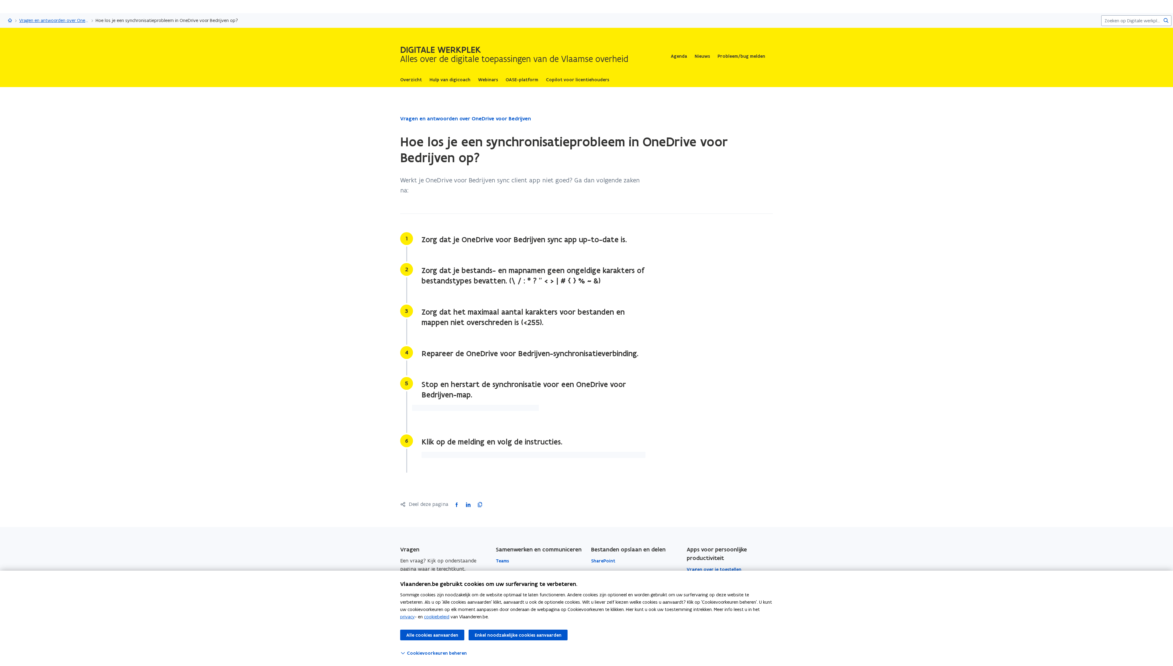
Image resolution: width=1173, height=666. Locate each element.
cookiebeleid (436, 617)
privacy (407, 617)
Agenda (679, 56)
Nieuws (702, 56)
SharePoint (603, 561)
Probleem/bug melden (741, 56)
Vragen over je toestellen (714, 569)
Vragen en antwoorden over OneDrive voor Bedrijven (54, 20)
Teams (502, 561)
